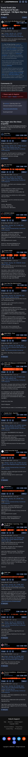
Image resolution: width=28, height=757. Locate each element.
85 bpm (6, 498)
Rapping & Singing (9, 427)
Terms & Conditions (9, 727)
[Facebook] (4, 739)
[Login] (20, 2)
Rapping (3, 227)
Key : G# (9, 541)
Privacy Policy (19, 727)
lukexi (7, 452)
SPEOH (7, 611)
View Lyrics (5, 158)
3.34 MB (19, 425)
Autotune (3, 35)
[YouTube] (9, 739)
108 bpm (6, 537)
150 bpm (6, 622)
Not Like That (8, 165)
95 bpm (6, 345)
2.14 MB (18, 225)
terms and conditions (11, 49)
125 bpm (6, 146)
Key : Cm (19, 35)
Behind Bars (7, 486)
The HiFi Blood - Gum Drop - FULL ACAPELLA (13, 524)
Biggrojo (8, 645)
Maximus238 (9, 366)
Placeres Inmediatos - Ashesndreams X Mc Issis (15, 673)
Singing (11, 35)
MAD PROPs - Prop (9, 333)
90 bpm (6, 225)
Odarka (7, 166)
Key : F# (6, 348)
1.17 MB (19, 146)
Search (25, 17)
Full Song (8, 227)
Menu (4, 17)
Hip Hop (12, 33)
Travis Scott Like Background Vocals (14, 21)
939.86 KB (18, 263)
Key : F (19, 147)
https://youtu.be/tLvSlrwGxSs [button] (10, 109)
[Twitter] (19, 739)
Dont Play (7, 133)
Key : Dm (20, 178)
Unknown (8, 264)
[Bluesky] (14, 739)
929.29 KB (18, 295)
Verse (15, 35)
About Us (10, 722)
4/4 (15, 33)
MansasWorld (9, 214)
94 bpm (6, 584)
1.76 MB (18, 584)
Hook (15, 147)
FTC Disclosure (18, 728)
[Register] (23, 2)
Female (8, 178)
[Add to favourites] (10, 28)
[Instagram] (14, 742)
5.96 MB (18, 656)
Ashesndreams (9, 675)
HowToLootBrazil (10, 527)
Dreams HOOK (8, 250)
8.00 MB (19, 537)
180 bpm (6, 377)
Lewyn (7, 574)
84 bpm (6, 656)
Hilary (6, 644)
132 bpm (6, 33)
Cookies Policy (9, 728)
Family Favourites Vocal (11, 450)
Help (5, 722)
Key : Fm (22, 623)
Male (8, 35)
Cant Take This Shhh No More (12, 283)
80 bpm (6, 263)
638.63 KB (19, 622)
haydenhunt (9, 414)
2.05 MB (18, 498)
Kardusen (6, 103)
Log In (9, 96)
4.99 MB (18, 686)
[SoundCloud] (24, 739)
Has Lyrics (24, 146)
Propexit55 (8, 335)
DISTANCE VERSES (9, 213)
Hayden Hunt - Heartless (11, 413)
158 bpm (6, 425)
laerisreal (8, 22)
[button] (26, 2)
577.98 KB (19, 377)
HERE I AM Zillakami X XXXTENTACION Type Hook (15, 363)
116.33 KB (19, 33)
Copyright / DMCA (14, 724)
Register (15, 96)
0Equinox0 (8, 135)
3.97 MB (18, 345)
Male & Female (9, 539)
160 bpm (6, 462)
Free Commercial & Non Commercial (14, 36)
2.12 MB (19, 462)
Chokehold (7, 610)
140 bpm (6, 177)
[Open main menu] (2, 2)
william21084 (9, 252)
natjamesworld (9, 488)
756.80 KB (19, 177)
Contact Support (18, 722)
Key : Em (13, 689)
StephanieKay (9, 285)
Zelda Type (7, 572)
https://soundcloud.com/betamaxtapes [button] (11, 601)
